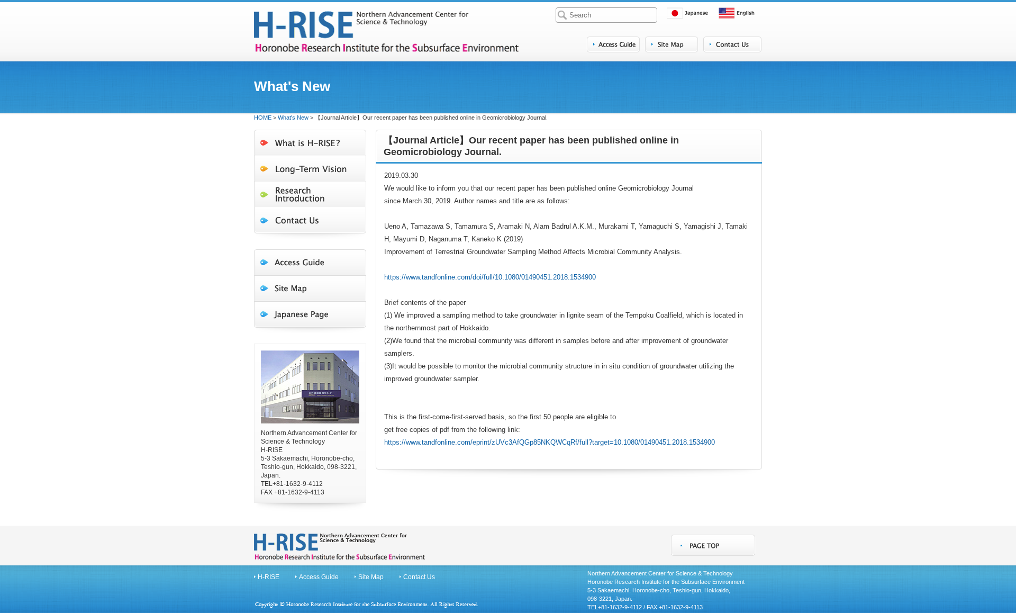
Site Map (371, 577)
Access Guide (319, 577)
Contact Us (419, 577)
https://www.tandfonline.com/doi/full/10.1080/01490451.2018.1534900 (490, 277)
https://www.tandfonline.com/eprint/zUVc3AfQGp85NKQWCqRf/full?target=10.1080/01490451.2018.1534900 (549, 442)
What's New (293, 117)
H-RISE (268, 577)
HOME (262, 117)
